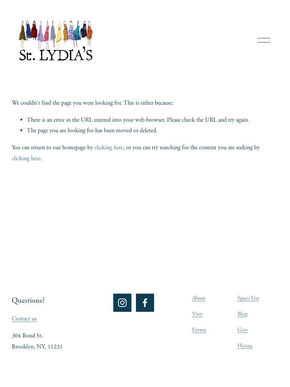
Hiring (245, 345)
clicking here (108, 148)
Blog (242, 314)
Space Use (248, 298)
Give (243, 330)
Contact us (24, 319)
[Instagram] (122, 303)
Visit (197, 314)
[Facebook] (145, 303)
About (198, 298)
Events (199, 330)
